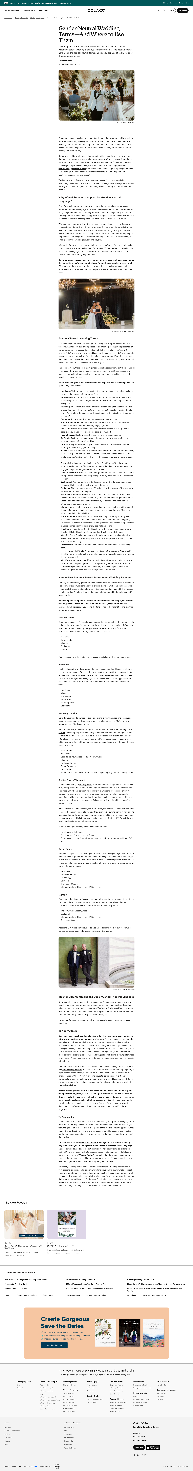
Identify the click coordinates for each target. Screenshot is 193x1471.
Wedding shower (106, 675)
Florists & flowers (69, 1402)
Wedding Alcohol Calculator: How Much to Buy (146, 1295)
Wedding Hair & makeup (118, 1402)
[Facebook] (134, 1456)
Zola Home (173, 3)
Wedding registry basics (95, 1399)
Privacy (6, 1466)
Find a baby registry (140, 1440)
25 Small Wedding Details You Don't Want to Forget (87, 1284)
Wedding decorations (47, 1403)
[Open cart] (164, 10)
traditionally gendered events (72, 168)
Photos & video (68, 1396)
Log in (135, 1433)
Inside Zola (160, 1396)
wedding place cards (111, 791)
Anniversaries (138, 1405)
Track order (68, 1434)
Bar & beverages (69, 1411)
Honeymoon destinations (142, 1388)
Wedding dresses (116, 1405)
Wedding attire (115, 1411)
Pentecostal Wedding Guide (16, 1284)
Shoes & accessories (117, 1408)
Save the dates (92, 1385)
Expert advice (28, 10)
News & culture (162, 1385)
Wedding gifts (91, 1402)
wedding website (79, 718)
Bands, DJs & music (70, 1405)
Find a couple (43, 10)
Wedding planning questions (50, 1400)
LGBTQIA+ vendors (89, 1142)
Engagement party (116, 1385)
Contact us (68, 1444)
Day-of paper (91, 1391)
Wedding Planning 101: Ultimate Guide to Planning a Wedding (29, 1295)
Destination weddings (47, 1409)
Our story (7, 1427)
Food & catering (68, 1399)
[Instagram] (145, 1456)
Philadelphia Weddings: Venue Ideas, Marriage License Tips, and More (156, 1284)
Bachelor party (115, 1394)
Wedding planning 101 (21, 18)
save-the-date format (106, 628)
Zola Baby (166, 3)
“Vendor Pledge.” (86, 1155)
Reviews (7, 1434)
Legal (42, 1394)
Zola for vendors (184, 3)
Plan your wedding (11, 10)
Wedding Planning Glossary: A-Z (140, 1280)
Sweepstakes (161, 1393)
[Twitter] (141, 1456)
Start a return (69, 1438)
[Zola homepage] (96, 10)
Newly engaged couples (141, 1399)
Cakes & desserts (69, 1408)
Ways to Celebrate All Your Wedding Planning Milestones (89, 1288)
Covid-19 (160, 1399)
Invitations (90, 1388)
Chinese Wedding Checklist (15, 1288)
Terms (55, 3)
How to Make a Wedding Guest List (80, 1280)
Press (6, 1444)
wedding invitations (77, 669)
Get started (139, 1447)
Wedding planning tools (37, 18)
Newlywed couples (140, 1402)
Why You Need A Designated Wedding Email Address (26, 1280)
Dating (135, 1396)
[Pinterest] (138, 1456)
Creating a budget (46, 1388)
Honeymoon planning (140, 1385)
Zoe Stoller (99, 162)
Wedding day (44, 1406)
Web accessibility (45, 1466)
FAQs (66, 1431)
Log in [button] (172, 10)
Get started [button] (183, 10)
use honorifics (84, 560)
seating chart (85, 784)
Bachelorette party (116, 1391)
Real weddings (45, 1385)
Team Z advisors (70, 1448)
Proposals (20, 1388)
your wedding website (71, 1069)
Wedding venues (69, 1393)
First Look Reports (69, 1385)
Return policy (69, 1441)
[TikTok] (149, 1456)
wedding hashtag (103, 899)
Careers (7, 1441)
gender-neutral (100, 159)
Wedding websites (46, 1391)
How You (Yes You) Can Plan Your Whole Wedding (86, 1295)
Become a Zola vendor (12, 1431)
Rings (18, 1385)
